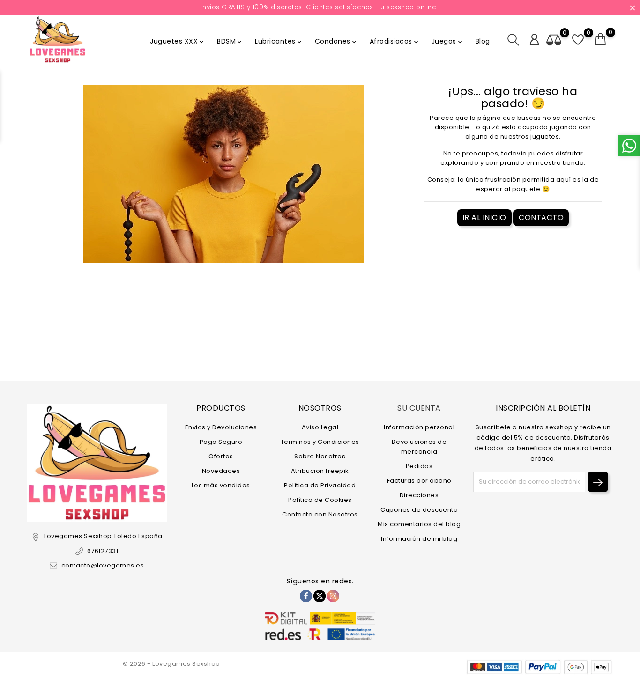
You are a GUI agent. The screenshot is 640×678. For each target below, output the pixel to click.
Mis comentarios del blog (419, 524)
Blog (483, 41)
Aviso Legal (320, 427)
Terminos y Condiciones (320, 441)
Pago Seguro (221, 441)
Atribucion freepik (320, 470)
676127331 (102, 550)
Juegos (448, 41)
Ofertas (220, 456)
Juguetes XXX (177, 41)
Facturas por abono (419, 480)
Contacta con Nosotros (320, 514)
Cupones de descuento (419, 509)
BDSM (230, 41)
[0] (600, 39)
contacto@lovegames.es (102, 565)
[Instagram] (333, 596)
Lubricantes (279, 41)
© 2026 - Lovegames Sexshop (171, 663)
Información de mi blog (419, 538)
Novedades (221, 470)
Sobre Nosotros (319, 456)
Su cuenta (419, 408)
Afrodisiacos (395, 41)
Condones (336, 41)
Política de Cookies (320, 499)
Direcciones (419, 495)
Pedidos (419, 466)
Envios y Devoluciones (221, 427)
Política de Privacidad (320, 485)
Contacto (541, 217)
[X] (319, 596)
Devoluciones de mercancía (419, 446)
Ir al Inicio (484, 217)
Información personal (419, 427)
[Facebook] (306, 596)
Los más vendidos (221, 485)
